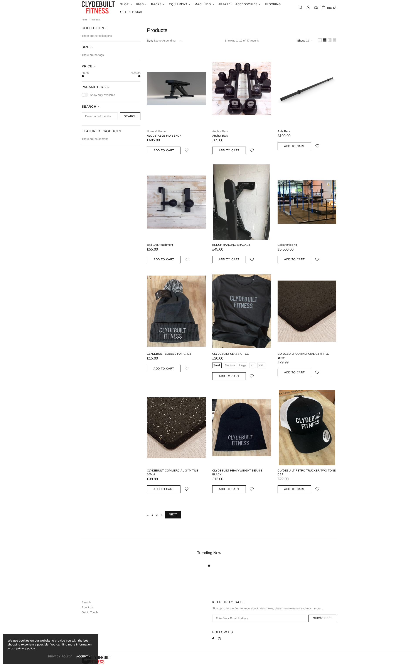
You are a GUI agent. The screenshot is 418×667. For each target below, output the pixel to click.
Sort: (150, 40)
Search (86, 602)
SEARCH (130, 116)
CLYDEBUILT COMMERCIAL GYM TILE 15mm (303, 355)
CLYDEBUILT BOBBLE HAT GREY (169, 353)
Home (85, 19)
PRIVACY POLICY (60, 656)
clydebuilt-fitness (98, 7)
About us (87, 607)
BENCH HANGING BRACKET (231, 244)
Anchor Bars (220, 131)
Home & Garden (157, 131)
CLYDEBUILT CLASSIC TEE (230, 353)
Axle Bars (284, 131)
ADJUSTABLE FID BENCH (164, 135)
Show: (301, 40)
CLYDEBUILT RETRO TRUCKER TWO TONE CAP (307, 472)
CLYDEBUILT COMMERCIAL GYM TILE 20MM (172, 472)
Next (173, 514)
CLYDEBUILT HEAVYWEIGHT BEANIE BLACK (237, 472)
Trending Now (209, 553)
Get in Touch (90, 612)
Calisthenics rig (287, 244)
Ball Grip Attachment (160, 244)
